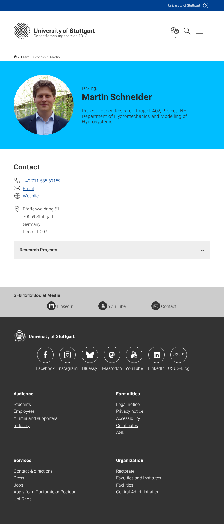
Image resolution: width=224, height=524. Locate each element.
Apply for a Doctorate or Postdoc (45, 491)
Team (25, 57)
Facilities (124, 485)
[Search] (187, 30)
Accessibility (128, 418)
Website (31, 195)
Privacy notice (129, 411)
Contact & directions (33, 471)
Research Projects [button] (38, 249)
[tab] (112, 249)
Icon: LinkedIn (156, 355)
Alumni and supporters (35, 418)
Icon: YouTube (134, 355)
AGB (120, 432)
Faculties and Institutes (138, 478)
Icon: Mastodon (112, 355)
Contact (168, 306)
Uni (184, 5)
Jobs (18, 485)
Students (22, 404)
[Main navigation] (199, 30)
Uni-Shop (23, 499)
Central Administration (138, 491)
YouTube (117, 306)
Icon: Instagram (67, 355)
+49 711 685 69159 (42, 180)
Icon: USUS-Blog (178, 355)
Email (28, 188)
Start (15, 56)
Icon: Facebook (45, 355)
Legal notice (128, 404)
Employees (24, 411)
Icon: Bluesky (90, 355)
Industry (22, 425)
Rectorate (125, 471)
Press (19, 478)
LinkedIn (65, 306)
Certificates (127, 425)
